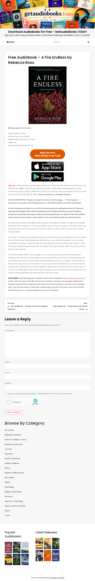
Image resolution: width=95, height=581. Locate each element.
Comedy (8, 449)
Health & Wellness (12, 463)
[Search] (89, 42)
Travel (7, 515)
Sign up (11, 185)
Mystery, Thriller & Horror (14, 473)
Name (8, 362)
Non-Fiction (9, 477)
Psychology (9, 487)
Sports (7, 511)
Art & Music (9, 430)
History (7, 468)
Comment (10, 330)
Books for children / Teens (15, 439)
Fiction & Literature (12, 458)
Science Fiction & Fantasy (15, 506)
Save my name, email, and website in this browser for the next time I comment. (40, 394)
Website (8, 383)
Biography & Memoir (13, 435)
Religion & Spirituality (13, 492)
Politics (7, 482)
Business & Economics (14, 444)
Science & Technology (14, 501)
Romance (9, 496)
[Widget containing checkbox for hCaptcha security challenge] (22, 402)
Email (7, 372)
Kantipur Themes (57, 578)
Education (9, 454)
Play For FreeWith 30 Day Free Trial (47, 154)
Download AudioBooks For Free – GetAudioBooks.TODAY (47, 32)
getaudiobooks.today (76, 278)
